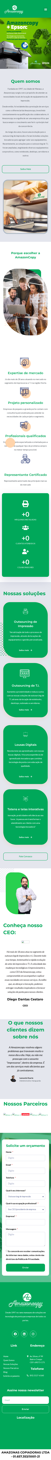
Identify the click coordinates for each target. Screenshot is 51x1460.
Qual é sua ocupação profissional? (21, 1203)
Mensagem (11, 1229)
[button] (45, 9)
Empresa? (10, 1216)
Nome (9, 1152)
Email (8, 1165)
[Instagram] (33, 1334)
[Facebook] (15, 1334)
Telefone (10, 1178)
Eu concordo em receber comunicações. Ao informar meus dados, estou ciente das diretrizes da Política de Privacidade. (25, 1255)
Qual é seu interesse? (16, 1190)
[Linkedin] (24, 1334)
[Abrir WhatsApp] (44, 1453)
